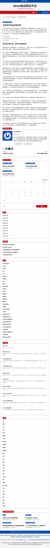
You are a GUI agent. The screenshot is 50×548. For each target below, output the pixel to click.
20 (25, 192)
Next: (42, 152)
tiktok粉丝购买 (45, 535)
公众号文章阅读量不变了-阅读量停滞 (10, 252)
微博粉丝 (4, 278)
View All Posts (28, 144)
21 (31, 192)
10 (5, 190)
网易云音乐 (5, 299)
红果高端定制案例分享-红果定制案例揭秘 (11, 249)
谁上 (3, 421)
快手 (4, 44)
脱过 (3, 462)
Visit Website (18, 144)
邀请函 (4, 435)
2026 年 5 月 (5, 223)
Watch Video (45, 12)
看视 (3, 473)
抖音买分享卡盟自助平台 (8, 319)
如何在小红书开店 (6, 373)
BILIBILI (4, 266)
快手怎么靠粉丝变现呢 (31, 166)
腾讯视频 (4, 301)
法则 (3, 470)
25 (12, 195)
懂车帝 (4, 283)
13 (25, 190)
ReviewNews (30, 532)
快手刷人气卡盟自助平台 (7, 22)
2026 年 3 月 (5, 228)
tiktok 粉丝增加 (36, 536)
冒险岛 (4, 506)
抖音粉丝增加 (24, 536)
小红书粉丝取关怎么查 (7, 366)
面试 (3, 465)
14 (31, 190)
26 (18, 195)
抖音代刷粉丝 (5, 329)
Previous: (8, 152)
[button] (4, 149)
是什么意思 (5, 485)
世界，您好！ (5, 345)
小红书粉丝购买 (19, 535)
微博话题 (4, 306)
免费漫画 (4, 450)
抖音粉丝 (32, 539)
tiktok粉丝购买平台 (25, 6)
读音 (3, 500)
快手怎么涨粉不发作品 (8, 174)
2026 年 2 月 (5, 230)
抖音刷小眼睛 (5, 334)
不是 (3, 488)
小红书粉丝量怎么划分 (7, 358)
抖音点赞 (4, 288)
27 (25, 195)
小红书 (4, 273)
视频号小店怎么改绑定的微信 (8, 244)
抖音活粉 (4, 311)
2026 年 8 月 (5, 215)
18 (12, 192)
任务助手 (4, 441)
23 (44, 192)
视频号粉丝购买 (32, 535)
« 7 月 (4, 200)
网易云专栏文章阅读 (7, 337)
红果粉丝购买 (39, 535)
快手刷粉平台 (28, 515)
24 (5, 195)
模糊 (3, 424)
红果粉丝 (4, 296)
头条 (3, 271)
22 (37, 192)
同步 (3, 459)
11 (12, 190)
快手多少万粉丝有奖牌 (8, 166)
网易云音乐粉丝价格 (7, 324)
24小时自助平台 (7, 36)
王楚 (3, 467)
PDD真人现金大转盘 (7, 326)
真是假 (4, 447)
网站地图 (43, 539)
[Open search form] (36, 12)
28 (31, 195)
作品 (42, 52)
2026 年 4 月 (5, 225)
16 (44, 190)
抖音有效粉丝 (5, 286)
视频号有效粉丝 (6, 304)
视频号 (4, 515)
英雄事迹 (4, 444)
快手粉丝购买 (13, 535)
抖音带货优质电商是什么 (8, 254)
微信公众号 (5, 276)
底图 (3, 503)
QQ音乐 (4, 268)
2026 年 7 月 (5, 218)
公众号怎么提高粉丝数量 (30, 522)
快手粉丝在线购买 (6, 309)
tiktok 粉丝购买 (19, 539)
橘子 (3, 479)
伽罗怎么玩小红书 (6, 351)
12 (18, 190)
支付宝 (4, 291)
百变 (3, 497)
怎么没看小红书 (6, 379)
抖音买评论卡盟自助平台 (8, 332)
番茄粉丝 (4, 293)
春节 (3, 456)
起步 (3, 426)
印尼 (3, 429)
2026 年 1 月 (5, 233)
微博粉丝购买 (7, 535)
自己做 (4, 476)
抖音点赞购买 (18, 536)
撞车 (3, 494)
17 (5, 192)
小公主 (4, 438)
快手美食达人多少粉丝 (7, 247)
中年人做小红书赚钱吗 (7, 393)
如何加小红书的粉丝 (7, 386)
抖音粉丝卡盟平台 (6, 314)
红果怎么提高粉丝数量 (7, 522)
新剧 (3, 453)
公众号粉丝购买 (26, 535)
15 (37, 190)
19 (18, 192)
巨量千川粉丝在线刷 (7, 321)
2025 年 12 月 (5, 235)
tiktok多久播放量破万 (7, 407)
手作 (38, 47)
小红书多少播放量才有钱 (8, 400)
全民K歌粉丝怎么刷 (7, 316)
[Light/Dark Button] (33, 12)
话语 (3, 491)
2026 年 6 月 (5, 220)
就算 (3, 432)
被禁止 (4, 482)
